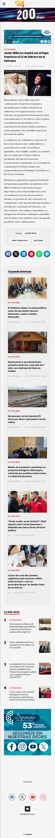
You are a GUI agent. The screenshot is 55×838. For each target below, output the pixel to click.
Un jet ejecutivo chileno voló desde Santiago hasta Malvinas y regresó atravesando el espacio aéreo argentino (22, 628)
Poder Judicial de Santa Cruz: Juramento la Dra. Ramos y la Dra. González (21, 645)
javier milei (31, 233)
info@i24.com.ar (27, 814)
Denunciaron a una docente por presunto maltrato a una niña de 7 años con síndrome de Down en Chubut (26, 367)
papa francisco (20, 240)
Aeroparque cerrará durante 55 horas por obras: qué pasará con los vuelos (27, 419)
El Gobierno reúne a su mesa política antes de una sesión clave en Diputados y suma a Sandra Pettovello (27, 312)
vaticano (38, 240)
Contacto (27, 781)
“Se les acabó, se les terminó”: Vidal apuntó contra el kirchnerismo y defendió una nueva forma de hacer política (27, 526)
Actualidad (10, 49)
